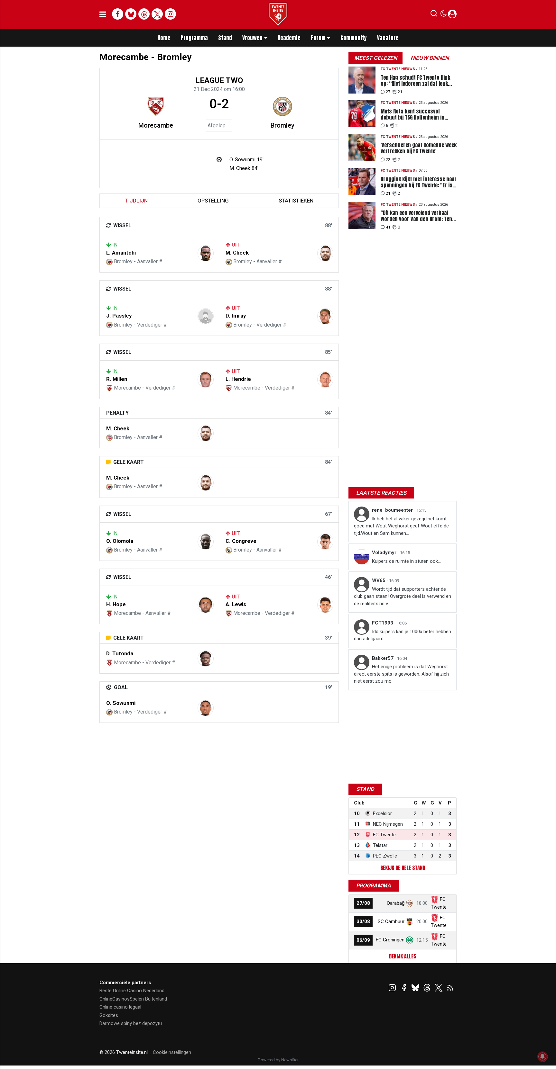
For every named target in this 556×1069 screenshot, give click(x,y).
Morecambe (155, 125)
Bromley (282, 125)
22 (388, 159)
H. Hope (116, 604)
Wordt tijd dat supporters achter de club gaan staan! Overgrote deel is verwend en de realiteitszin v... (402, 596)
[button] (434, 14)
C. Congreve (241, 541)
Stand (225, 38)
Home (163, 38)
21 (400, 91)
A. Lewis (236, 604)
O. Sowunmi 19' (246, 160)
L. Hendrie (238, 379)
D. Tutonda (119, 653)
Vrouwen (252, 38)
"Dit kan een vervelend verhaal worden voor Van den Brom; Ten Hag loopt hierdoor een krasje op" (416, 216)
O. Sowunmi (120, 703)
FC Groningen (390, 940)
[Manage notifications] (542, 1056)
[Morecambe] (155, 106)
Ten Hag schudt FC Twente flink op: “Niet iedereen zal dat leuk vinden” (415, 81)
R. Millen (116, 379)
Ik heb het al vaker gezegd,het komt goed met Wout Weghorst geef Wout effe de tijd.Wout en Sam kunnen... (401, 526)
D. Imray (236, 315)
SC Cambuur (391, 921)
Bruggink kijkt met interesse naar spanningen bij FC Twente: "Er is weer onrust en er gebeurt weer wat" (419, 182)
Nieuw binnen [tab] (430, 58)
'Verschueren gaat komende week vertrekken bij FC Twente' (419, 148)
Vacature (388, 38)
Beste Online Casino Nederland (131, 990)
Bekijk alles (402, 956)
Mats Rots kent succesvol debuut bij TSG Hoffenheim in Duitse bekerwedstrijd (412, 114)
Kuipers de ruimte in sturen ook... (406, 561)
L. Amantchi (121, 252)
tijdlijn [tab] (136, 200)
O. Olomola (119, 541)
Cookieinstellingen (172, 1052)
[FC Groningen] (409, 940)
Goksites (108, 1015)
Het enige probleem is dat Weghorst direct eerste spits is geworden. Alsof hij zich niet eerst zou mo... (401, 674)
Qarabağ (395, 903)
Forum (318, 38)
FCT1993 (383, 623)
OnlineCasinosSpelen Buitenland (133, 999)
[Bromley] (282, 106)
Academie (289, 38)
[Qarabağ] (409, 903)
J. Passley (119, 315)
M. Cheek (237, 252)
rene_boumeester (393, 510)
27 (388, 91)
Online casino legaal (120, 1007)
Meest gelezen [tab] (375, 58)
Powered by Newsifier (278, 1059)
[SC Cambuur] (409, 921)
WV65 (379, 580)
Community (353, 38)
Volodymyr (385, 552)
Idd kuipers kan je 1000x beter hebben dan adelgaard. (402, 635)
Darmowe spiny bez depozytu (130, 1023)
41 (388, 227)
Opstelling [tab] (213, 200)
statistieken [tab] (296, 200)
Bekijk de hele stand (402, 868)
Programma (194, 38)
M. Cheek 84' (243, 168)
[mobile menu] (102, 14)
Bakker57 (383, 658)
